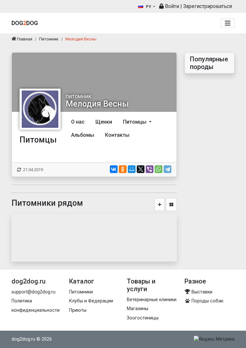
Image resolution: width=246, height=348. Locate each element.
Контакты (117, 135)
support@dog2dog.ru (33, 292)
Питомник (49, 39)
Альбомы (82, 135)
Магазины (137, 308)
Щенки (103, 122)
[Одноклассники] (123, 169)
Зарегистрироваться (207, 6)
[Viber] (149, 169)
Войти (171, 6)
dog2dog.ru (23, 339)
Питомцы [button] (135, 122)
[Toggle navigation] (228, 23)
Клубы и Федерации (91, 301)
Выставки (201, 292)
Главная (24, 39)
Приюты (77, 310)
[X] (140, 169)
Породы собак (206, 301)
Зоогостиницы (143, 318)
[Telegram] (167, 169)
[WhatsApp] (158, 169)
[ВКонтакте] (114, 169)
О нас (78, 122)
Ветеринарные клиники (151, 299)
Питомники (81, 292)
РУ (148, 6)
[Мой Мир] (131, 169)
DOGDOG (25, 23)
